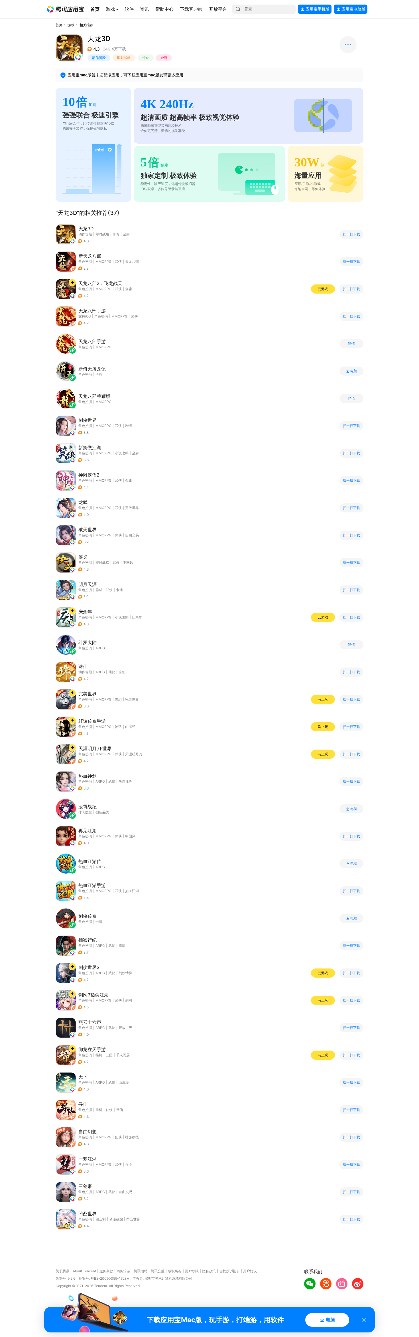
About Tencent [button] (84, 1271)
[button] (65, 9)
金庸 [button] (163, 58)
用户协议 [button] (250, 1271)
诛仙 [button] (122, 672)
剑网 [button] (128, 1000)
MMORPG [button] (103, 261)
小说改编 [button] (122, 453)
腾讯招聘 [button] (140, 1271)
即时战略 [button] (124, 58)
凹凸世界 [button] (133, 1219)
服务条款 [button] (106, 1271)
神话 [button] (118, 727)
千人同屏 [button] (123, 1055)
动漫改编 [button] (116, 1219)
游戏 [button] (71, 25)
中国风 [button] (128, 562)
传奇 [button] (145, 58)
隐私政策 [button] (209, 1271)
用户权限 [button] (192, 1271)
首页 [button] (59, 25)
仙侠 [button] (111, 672)
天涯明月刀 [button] (133, 754)
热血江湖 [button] (125, 781)
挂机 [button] (98, 1055)
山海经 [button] (130, 727)
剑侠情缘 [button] (125, 973)
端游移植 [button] (132, 1137)
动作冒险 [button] (99, 58)
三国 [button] (109, 1055)
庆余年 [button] (137, 617)
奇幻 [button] (118, 699)
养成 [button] (98, 590)
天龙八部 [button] (132, 261)
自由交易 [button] (132, 535)
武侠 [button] (118, 261)
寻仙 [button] (119, 1110)
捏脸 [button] (128, 1164)
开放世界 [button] (132, 508)
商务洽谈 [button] (123, 1271)
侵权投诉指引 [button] (229, 1271)
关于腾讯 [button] (62, 1271)
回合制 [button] (100, 1219)
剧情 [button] (128, 426)
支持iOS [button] (84, 316)
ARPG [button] (100, 672)
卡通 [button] (119, 590)
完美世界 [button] (132, 699)
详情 (351, 344)
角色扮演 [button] (85, 261)
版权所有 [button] (175, 1271)
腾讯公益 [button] (157, 1271)
